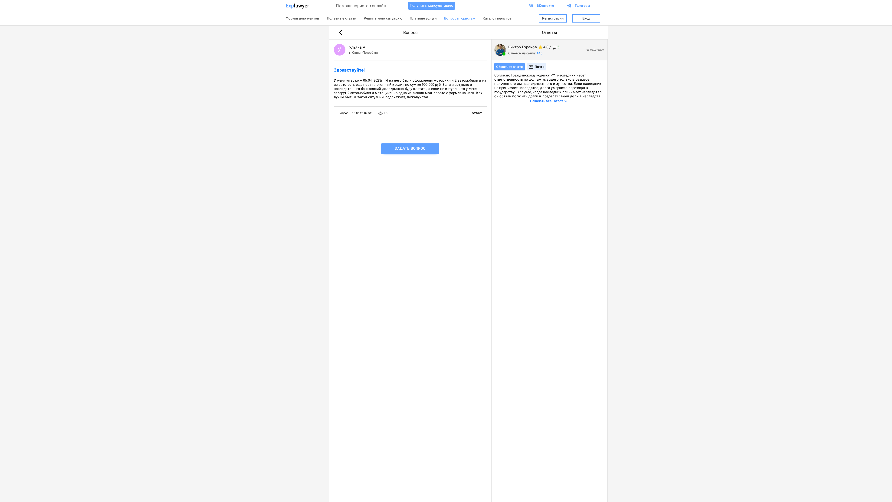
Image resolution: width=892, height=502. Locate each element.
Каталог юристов (497, 18)
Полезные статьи (341, 18)
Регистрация (553, 18)
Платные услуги (423, 18)
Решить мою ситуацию (383, 18)
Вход (586, 18)
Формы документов (302, 18)
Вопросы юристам (459, 18)
